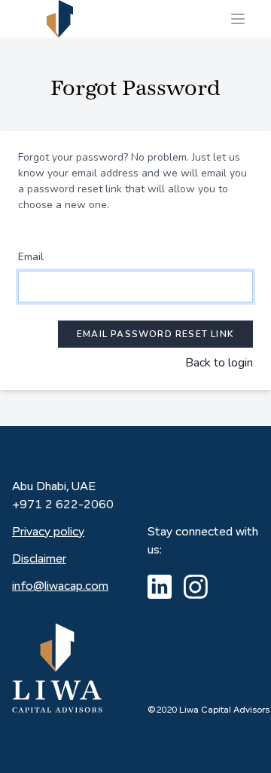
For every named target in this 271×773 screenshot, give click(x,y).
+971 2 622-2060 (63, 505)
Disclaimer (39, 559)
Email (31, 257)
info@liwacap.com (60, 586)
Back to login (219, 362)
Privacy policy (48, 532)
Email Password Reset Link (155, 334)
